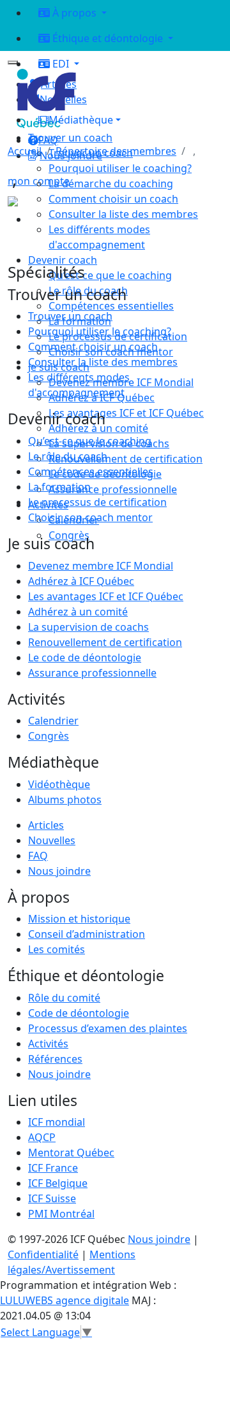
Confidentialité (43, 1254)
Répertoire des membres (116, 151)
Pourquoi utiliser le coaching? (99, 331)
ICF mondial (56, 1122)
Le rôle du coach (67, 456)
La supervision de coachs (88, 627)
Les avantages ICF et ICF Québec (105, 596)
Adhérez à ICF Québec (81, 581)
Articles (46, 825)
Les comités (56, 949)
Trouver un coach (70, 138)
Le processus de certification (97, 502)
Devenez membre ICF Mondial (100, 566)
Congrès (48, 736)
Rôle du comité (64, 998)
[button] (125, 120)
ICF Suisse (52, 1198)
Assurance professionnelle (92, 673)
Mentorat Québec (71, 1153)
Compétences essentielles (90, 471)
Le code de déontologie (84, 657)
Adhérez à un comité (78, 612)
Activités (48, 1044)
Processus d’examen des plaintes (107, 1028)
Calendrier (53, 721)
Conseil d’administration (86, 934)
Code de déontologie (78, 1013)
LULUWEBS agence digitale (64, 1300)
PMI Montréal (61, 1214)
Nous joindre (59, 871)
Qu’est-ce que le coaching (89, 441)
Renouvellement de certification (105, 642)
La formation (59, 487)
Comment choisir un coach (93, 347)
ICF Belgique (58, 1183)
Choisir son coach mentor (90, 517)
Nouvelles (51, 840)
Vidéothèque (59, 784)
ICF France (53, 1168)
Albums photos (65, 800)
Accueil (25, 151)
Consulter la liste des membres (103, 362)
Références (55, 1059)
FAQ (38, 856)
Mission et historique (79, 919)
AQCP (42, 1137)
